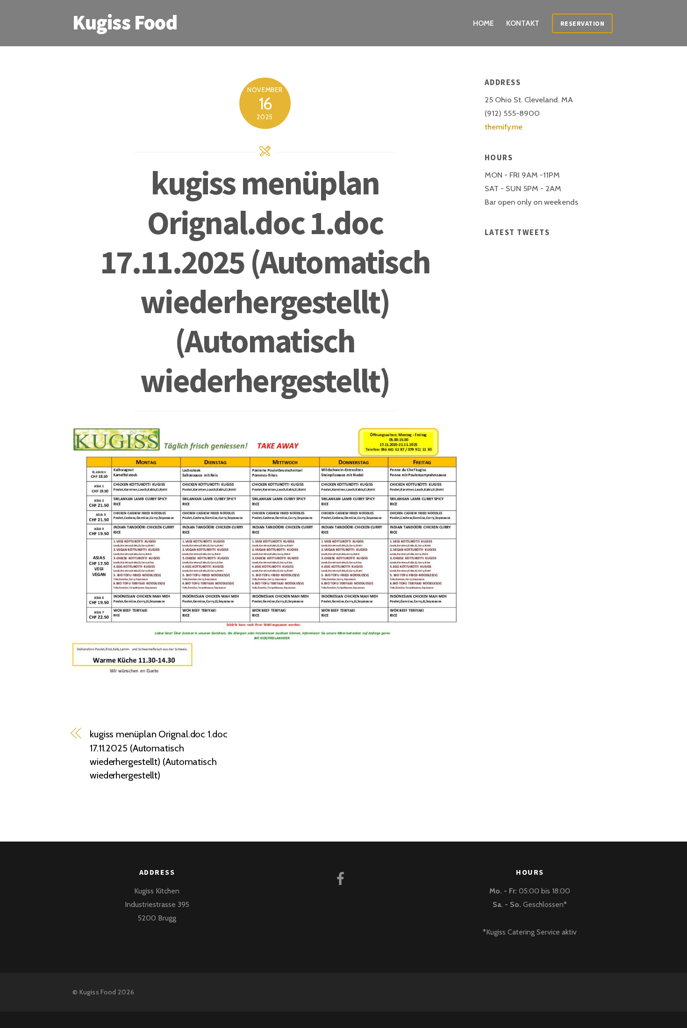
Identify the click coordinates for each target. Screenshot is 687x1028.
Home (483, 23)
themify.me (503, 126)
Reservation (582, 23)
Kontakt (522, 23)
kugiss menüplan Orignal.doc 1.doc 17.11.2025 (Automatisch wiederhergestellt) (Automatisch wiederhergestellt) (265, 281)
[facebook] (342, 877)
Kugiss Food (97, 992)
